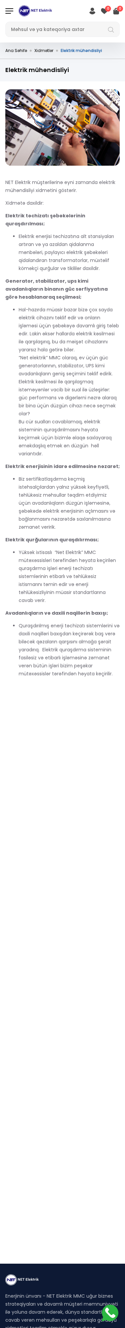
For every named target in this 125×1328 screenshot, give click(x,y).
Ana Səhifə (16, 50)
